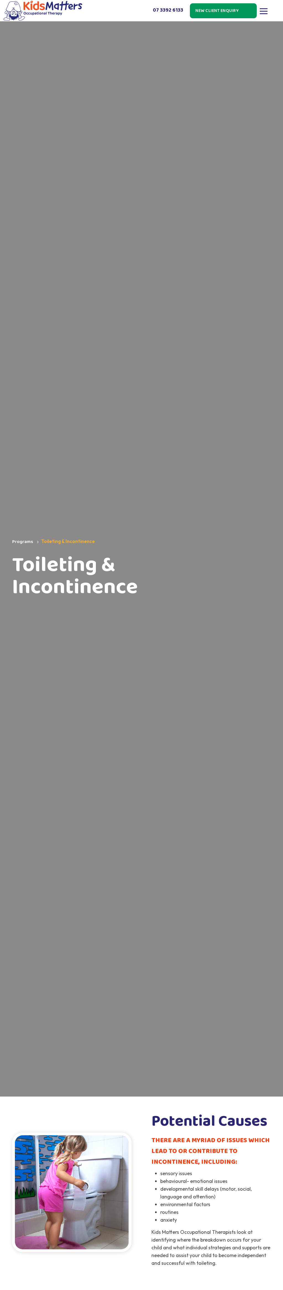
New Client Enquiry (217, 10)
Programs (22, 542)
